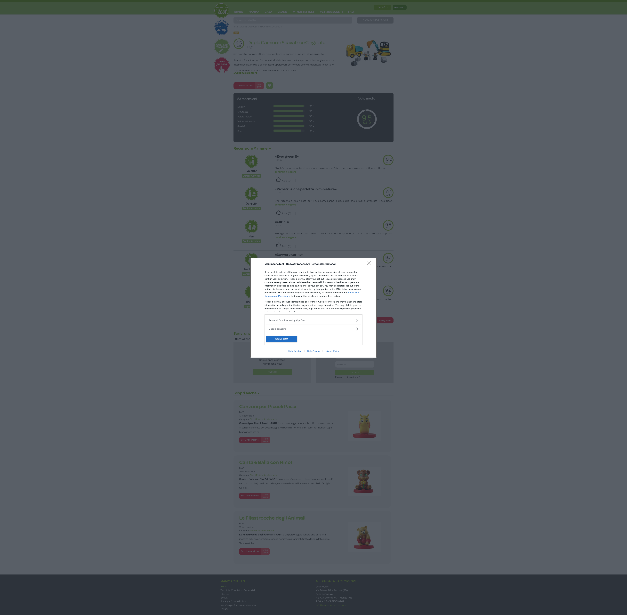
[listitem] (313, 320)
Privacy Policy (332, 351)
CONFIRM (281, 339)
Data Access (313, 351)
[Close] (370, 264)
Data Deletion (295, 351)
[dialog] (313, 307)
